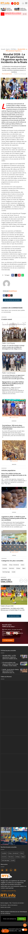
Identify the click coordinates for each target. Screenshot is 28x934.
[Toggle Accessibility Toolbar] (24, 925)
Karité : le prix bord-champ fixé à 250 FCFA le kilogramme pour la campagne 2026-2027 (11, 672)
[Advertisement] (14, 31)
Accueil (3, 49)
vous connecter (12, 310)
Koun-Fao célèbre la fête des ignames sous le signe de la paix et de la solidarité (13, 475)
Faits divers (11, 568)
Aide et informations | (12, 905)
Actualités (5, 564)
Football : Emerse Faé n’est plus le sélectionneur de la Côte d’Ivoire (9, 11)
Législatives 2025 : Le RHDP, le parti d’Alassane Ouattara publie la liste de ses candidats (13, 518)
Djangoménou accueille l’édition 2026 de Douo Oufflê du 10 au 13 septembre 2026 (13, 383)
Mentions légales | (5, 903)
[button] (24, 14)
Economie (5, 568)
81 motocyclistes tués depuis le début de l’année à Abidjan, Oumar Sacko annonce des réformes (10, 665)
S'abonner (21, 919)
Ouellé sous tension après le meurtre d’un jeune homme (23, 10)
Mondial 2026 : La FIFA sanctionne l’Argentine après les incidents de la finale (10, 658)
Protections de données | (18, 903)
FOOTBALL (14, 49)
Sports (8, 49)
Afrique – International (14, 564)
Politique (18, 568)
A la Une (3, 588)
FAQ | (10, 903)
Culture (22, 564)
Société (13, 572)
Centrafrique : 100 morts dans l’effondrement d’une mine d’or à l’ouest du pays (13, 427)
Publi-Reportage (6, 572)
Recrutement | (4, 905)
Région (23, 568)
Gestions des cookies (5, 907)
